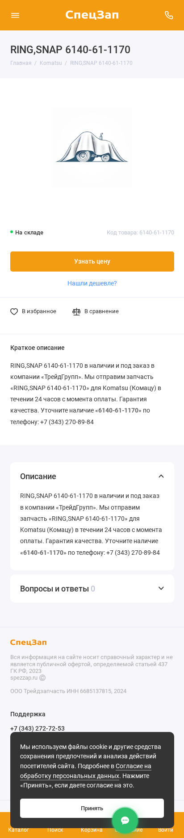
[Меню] (15, 15)
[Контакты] (125, 821)
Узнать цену (92, 261)
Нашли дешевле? (92, 283)
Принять (92, 808)
